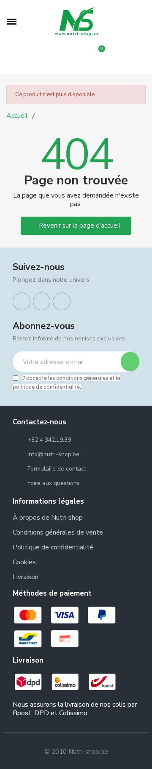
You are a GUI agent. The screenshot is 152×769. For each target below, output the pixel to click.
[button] (11, 21)
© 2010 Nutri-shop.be (76, 751)
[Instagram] (42, 301)
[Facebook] (21, 301)
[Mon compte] (75, 58)
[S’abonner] (130, 361)
